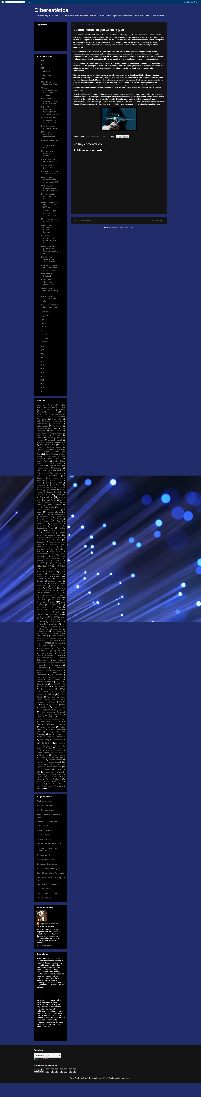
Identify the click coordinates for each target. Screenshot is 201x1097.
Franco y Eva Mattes (53, 519)
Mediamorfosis (46, 653)
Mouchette (58, 665)
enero (44, 342)
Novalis (58, 682)
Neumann (40, 679)
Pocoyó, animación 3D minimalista (49, 172)
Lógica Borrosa (43, 631)
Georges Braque (42, 526)
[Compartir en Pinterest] (127, 136)
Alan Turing (42, 407)
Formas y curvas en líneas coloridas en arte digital (50, 267)
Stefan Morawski (43, 753)
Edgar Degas (60, 495)
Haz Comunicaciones (46, 810)
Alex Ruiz (48, 414)
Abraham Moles (55, 405)
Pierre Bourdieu (50, 699)
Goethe (62, 533)
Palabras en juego (44, 801)
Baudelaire (57, 435)
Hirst (46, 556)
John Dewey (56, 597)
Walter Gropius (43, 781)
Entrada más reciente (82, 220)
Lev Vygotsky (52, 627)
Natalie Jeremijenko (47, 673)
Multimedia (42, 667)
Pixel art (44, 704)
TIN (55, 764)
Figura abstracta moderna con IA (49, 127)
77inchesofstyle (43, 835)
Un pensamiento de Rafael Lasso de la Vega (49, 204)
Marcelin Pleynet (56, 638)
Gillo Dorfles (51, 530)
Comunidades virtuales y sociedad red (48, 282)
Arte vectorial (55, 431)
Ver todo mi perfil (44, 946)
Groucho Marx (54, 535)
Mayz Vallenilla (59, 651)
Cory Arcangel (53, 478)
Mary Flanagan (59, 646)
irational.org (61, 569)
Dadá (47, 483)
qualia (43, 707)
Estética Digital (53, 510)
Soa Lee (49, 750)
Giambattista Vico (45, 528)
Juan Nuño (56, 607)
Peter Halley (51, 697)
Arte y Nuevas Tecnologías (48, 868)
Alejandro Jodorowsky (47, 410)
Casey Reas (51, 456)
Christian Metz (55, 465)
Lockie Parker (57, 629)
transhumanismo (54, 767)
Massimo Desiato (44, 648)
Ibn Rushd (41, 563)
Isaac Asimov (46, 571)
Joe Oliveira (48, 595)
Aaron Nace (41, 405)
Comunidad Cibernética (47, 864)
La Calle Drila (42, 826)
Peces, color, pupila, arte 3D (48, 166)
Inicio (121, 220)
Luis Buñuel (41, 633)
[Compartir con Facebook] (124, 136)
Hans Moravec (55, 538)
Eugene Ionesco (59, 514)
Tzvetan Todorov (44, 769)
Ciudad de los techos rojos (48, 884)
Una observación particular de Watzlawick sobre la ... (49, 249)
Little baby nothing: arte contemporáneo (47, 849)
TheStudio (40, 762)
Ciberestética (51, 10)
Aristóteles (52, 428)
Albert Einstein (58, 407)
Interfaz (61, 566)
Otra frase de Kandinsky (47, 275)
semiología (45, 739)
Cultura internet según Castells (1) (48, 298)
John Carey (43, 597)
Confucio (40, 478)
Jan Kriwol (53, 583)
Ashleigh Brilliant (56, 433)
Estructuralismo (54, 512)
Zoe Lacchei (48, 786)
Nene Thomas (42, 677)
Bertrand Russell (55, 440)
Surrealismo (43, 757)
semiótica (43, 742)
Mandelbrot (41, 636)
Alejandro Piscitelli (51, 412)
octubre (45, 79)
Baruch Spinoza (42, 435)
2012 (42, 387)
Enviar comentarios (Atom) (124, 227)
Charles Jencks (55, 463)
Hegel (58, 540)
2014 (42, 380)
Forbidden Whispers (46, 517)
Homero (53, 556)
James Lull (41, 584)
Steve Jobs (43, 755)
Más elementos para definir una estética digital (49, 100)
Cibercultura (42, 470)
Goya (41, 535)
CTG (60, 480)
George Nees (57, 523)
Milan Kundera (59, 660)
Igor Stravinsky (55, 563)
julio (44, 319)
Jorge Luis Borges (46, 602)
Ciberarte (57, 468)
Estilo (39, 512)
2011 (42, 391)
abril (44, 330)
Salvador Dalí (54, 729)
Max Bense (57, 648)
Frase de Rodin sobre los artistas (49, 160)
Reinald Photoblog (44, 898)
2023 (42, 346)
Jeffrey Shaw (51, 588)
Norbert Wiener (44, 682)
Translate (52, 1059)
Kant (57, 612)
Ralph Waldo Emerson (55, 710)
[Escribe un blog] (119, 136)
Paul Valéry (47, 689)
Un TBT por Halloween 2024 (49, 83)
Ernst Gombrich (45, 507)
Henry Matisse (50, 549)
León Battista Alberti (55, 621)
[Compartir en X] (122, 136)
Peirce (50, 694)
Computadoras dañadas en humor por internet (47, 228)
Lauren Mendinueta (51, 619)
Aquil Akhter (41, 428)
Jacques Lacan (54, 581)
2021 (42, 354)
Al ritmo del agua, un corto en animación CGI (48, 213)
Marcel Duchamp (58, 636)
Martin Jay (46, 646)
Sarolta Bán (50, 736)
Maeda (56, 633)
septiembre (47, 312)
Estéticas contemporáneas (48, 821)
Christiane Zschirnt (43, 468)
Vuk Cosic (55, 777)
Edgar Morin (46, 497)
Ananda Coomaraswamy (53, 421)
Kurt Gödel (54, 617)
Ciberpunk (45, 473)
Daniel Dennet (41, 485)
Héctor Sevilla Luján (44, 540)
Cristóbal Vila (49, 480)
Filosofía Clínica (43, 889)
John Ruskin (56, 600)
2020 (42, 357)
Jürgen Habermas (44, 612)
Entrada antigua (157, 220)
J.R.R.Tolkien (54, 576)
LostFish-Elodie (57, 631)
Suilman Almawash (58, 755)
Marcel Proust (43, 638)
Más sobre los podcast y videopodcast (48, 134)
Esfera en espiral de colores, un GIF (48, 196)
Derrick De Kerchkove (45, 487)
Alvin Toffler (57, 419)
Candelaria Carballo (54, 447)
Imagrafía (43, 565)
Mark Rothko (53, 640)
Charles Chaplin (54, 459)
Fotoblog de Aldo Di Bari (47, 893)
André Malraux (56, 424)
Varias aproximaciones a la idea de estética (49, 91)
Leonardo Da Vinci (46, 624)
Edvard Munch (50, 500)
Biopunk (48, 442)
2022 (42, 350)
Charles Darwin (43, 461)
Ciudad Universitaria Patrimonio (50, 873)
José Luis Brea (55, 605)
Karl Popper (55, 614)
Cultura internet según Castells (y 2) (49, 290)
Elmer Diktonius (50, 502)
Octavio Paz (42, 684)
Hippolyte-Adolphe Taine (45, 554)
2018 (42, 365)
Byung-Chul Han (47, 444)
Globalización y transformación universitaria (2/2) (50, 179)
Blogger (127, 1078)
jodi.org (39, 595)
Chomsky (41, 465)
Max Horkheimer (43, 651)
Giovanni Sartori (49, 533)
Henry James (51, 547)
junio (44, 323)
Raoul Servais (46, 712)
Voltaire (61, 774)
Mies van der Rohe (45, 658)
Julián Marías (41, 609)
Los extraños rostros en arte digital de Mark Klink (48, 239)
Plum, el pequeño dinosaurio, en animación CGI (48, 120)
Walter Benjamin (53, 779)
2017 (42, 369)
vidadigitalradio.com (45, 859)
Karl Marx (41, 615)
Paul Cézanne (59, 686)
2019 (42, 361)
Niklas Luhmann (54, 679)
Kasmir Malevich (42, 617)
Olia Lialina (54, 684)
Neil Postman (56, 675)
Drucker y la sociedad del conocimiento (48, 259)
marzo (45, 334)
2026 (42, 60)
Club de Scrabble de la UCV (49, 844)
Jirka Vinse (58, 593)
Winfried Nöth (41, 784)
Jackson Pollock (44, 579)
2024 (42, 68)
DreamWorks (43, 494)
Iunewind (39, 576)
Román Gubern (58, 724)
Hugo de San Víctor (50, 558)
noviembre (47, 75)
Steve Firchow (60, 753)
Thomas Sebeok (54, 762)
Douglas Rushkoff (54, 492)
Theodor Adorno (55, 760)
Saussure (60, 736)
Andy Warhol (57, 426)
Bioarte (39, 442)
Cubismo (39, 483)
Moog (48, 665)
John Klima (41, 600)
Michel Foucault (54, 655)
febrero (45, 338)
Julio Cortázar (55, 609)
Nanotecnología (57, 670)
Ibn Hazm (59, 560)
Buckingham (59, 442)
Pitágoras (52, 702)
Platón (54, 705)
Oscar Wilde (44, 686)
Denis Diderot (56, 485)
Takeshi (53, 757)
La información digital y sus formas (47, 153)
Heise (51, 542)
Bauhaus (40, 438)
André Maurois (42, 426)
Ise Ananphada (55, 574)
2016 (42, 372)
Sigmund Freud (44, 748)
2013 (42, 384)
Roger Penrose (46, 722)
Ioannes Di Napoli (48, 569)
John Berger (60, 595)
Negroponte (42, 675)
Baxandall (50, 438)
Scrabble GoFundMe (46, 805)
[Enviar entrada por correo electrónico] (112, 136)
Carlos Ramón (51, 454)
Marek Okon (41, 640)
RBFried (105, 1078)
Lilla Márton (45, 629)
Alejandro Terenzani (48, 923)
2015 (42, 376)
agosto (45, 315)
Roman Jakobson (47, 727)
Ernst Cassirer (54, 505)
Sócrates (59, 750)
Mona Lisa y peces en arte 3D (49, 220)
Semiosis (59, 739)
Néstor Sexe (56, 677)
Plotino (62, 705)
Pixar (62, 701)
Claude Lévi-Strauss (47, 476)
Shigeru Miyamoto (54, 746)
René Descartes (44, 717)
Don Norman (51, 490)
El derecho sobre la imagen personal (49, 306)
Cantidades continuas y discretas (51, 449)
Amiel (39, 421)
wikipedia (57, 781)
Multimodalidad (60, 668)
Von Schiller (44, 777)
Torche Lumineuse (45, 830)
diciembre (46, 71)
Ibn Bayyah (48, 560)
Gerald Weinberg (56, 526)
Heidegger (40, 542)
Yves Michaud (53, 784)
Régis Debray (55, 715)
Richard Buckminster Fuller (55, 719)
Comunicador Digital (45, 855)
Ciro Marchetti (57, 473)
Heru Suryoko (55, 551)
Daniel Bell (57, 483)
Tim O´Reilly (42, 764)
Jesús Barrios (50, 590)
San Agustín (43, 731)
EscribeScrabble (44, 839)
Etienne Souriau (43, 514)
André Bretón (42, 424)
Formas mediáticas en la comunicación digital (49, 143)
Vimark (51, 774)
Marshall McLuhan (55, 643)
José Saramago (42, 607)
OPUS (62, 684)
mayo (44, 327)
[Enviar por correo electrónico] (117, 136)
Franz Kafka (43, 521)
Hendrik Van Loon (50, 544)
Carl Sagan (44, 452)
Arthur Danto (41, 433)
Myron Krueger (44, 670)
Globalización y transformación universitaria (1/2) (50, 188)
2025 (42, 64)
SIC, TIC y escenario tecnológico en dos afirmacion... (49, 110)
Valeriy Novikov (51, 772)
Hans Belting (41, 537)
